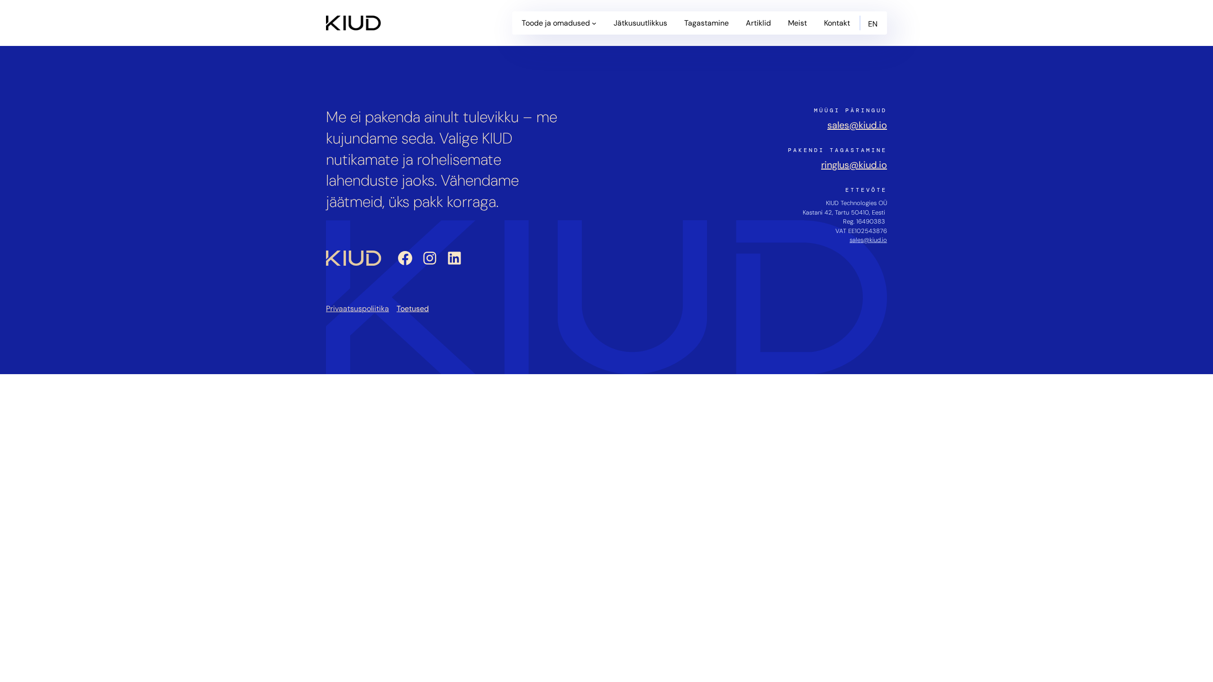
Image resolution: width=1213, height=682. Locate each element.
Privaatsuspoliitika (357, 309)
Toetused (413, 309)
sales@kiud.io (857, 125)
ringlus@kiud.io (854, 165)
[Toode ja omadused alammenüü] (594, 23)
